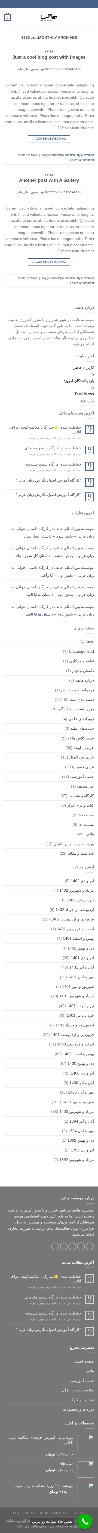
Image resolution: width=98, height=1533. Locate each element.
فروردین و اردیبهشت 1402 (72, 919)
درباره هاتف (84, 680)
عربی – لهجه (84, 747)
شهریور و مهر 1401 (78, 986)
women (89, 155)
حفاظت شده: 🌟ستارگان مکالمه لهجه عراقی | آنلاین (44, 429)
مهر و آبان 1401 (81, 977)
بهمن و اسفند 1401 (78, 938)
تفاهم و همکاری (81, 661)
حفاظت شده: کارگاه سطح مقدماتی (52, 448)
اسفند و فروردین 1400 (75, 1044)
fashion (70, 155)
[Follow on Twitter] (72, 1246)
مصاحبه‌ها (86, 815)
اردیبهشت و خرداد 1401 (75, 1025)
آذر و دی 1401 (82, 958)
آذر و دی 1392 (82, 1150)
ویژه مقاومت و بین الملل (74, 844)
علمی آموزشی (82, 776)
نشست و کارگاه (81, 1400)
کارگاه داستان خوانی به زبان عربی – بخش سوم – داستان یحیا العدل (52, 532)
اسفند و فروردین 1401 (75, 929)
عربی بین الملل (81, 757)
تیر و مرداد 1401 (80, 1006)
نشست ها (86, 824)
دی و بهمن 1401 (81, 948)
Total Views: (83, 394)
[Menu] (91, 17)
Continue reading (49, 138)
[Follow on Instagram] (81, 1246)
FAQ (16, 1513)
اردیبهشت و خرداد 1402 (75, 909)
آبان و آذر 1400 (81, 1083)
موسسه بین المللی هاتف (30, 69)
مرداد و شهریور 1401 (76, 996)
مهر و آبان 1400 (81, 1092)
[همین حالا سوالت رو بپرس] (85, 1521)
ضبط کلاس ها (83, 738)
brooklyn (58, 155)
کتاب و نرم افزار (80, 805)
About (80, 1513)
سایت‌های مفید (82, 728)
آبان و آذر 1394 (81, 1121)
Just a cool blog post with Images (49, 57)
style (79, 155)
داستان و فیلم (83, 671)
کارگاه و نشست (81, 796)
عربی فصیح (84, 767)
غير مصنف (85, 786)
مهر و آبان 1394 (81, 1131)
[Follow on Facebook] (90, 1246)
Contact (29, 1513)
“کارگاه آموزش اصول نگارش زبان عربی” (48, 480)
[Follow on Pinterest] (55, 1246)
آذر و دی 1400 (82, 1073)
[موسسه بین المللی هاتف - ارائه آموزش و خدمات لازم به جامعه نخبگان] (49, 17)
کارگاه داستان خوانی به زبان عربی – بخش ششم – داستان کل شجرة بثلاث (52, 552)
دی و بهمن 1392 (81, 1140)
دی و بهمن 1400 (81, 1063)
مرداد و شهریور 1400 (76, 1111)
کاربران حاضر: (82, 368)
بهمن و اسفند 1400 (78, 1054)
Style (49, 51)
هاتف (90, 834)
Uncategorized (81, 651)
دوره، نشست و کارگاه (76, 709)
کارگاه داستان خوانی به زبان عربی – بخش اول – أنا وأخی (52, 571)
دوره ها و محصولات (78, 1409)
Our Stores (61, 1513)
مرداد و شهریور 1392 (76, 1159)
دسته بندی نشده (81, 699)
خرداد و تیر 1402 (80, 900)
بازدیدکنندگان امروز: (78, 381)
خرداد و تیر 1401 (80, 1015)
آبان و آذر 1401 (81, 967)
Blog (44, 1513)
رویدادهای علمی (81, 719)
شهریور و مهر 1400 (78, 1102)
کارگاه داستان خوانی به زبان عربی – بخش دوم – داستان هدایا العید (52, 591)
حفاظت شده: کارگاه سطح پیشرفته (53, 464)
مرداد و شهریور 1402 (76, 890)
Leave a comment (82, 159)
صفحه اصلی (84, 1361)
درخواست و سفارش (77, 690)
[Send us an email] (64, 1246)
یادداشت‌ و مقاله (81, 853)
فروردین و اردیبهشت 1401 (72, 1034)
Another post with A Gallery (49, 180)
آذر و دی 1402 (82, 881)
